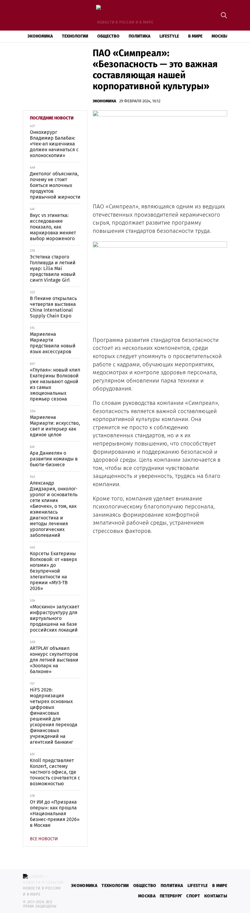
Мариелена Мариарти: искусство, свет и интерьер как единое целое (55, 426)
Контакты (215, 896)
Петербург (171, 896)
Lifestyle (169, 36)
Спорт (193, 896)
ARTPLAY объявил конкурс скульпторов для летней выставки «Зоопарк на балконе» (54, 659)
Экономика (40, 36)
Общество (108, 36)
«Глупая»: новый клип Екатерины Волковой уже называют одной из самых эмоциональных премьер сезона (55, 384)
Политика (139, 36)
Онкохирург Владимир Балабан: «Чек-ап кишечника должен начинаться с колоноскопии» (54, 143)
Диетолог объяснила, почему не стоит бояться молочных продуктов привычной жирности (55, 185)
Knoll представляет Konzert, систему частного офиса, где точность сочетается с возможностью (55, 772)
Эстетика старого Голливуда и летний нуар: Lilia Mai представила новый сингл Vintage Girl (53, 268)
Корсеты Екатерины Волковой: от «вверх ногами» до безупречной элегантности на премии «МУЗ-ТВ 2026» (53, 571)
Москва (220, 36)
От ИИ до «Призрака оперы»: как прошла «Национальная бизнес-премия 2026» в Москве (55, 813)
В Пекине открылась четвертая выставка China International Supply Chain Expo (53, 307)
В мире (195, 36)
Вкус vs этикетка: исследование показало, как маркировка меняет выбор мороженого (53, 226)
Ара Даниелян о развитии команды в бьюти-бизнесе (54, 459)
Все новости (44, 839)
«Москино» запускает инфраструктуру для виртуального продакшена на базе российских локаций (54, 618)
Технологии (75, 36)
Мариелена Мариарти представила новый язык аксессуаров (53, 342)
